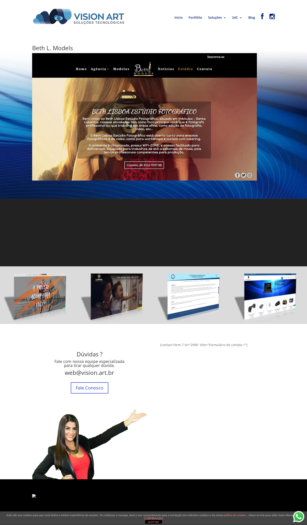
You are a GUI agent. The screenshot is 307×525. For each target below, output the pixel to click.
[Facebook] (262, 23)
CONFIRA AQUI (153, 518)
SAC (235, 18)
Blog (251, 18)
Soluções (215, 18)
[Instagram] (272, 23)
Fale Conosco (89, 388)
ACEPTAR (153, 522)
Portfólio (195, 18)
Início (178, 18)
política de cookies (235, 515)
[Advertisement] (153, 232)
